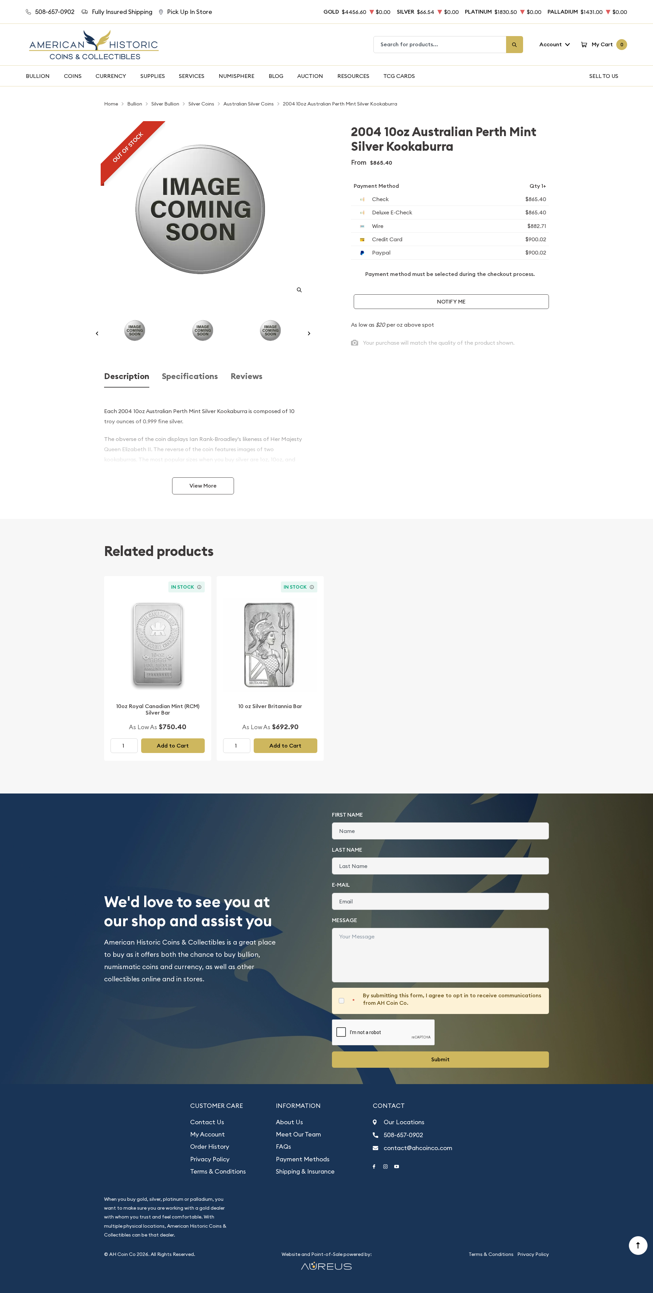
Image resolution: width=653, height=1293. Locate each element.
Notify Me (451, 301)
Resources (353, 75)
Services (191, 75)
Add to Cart (173, 745)
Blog (276, 75)
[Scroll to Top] (638, 1245)
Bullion (38, 75)
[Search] (514, 44)
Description (126, 376)
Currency (111, 75)
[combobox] (440, 44)
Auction (310, 75)
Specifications (190, 376)
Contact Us (207, 1122)
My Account (207, 1134)
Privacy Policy (210, 1159)
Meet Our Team (298, 1134)
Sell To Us (603, 75)
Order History (209, 1146)
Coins (73, 75)
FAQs (283, 1146)
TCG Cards (399, 75)
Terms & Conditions (218, 1171)
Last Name (347, 849)
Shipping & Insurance (305, 1171)
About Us (289, 1122)
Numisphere (236, 75)
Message (344, 920)
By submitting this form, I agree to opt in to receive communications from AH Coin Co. (452, 999)
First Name (347, 814)
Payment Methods (303, 1159)
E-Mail (341, 884)
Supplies (152, 75)
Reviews (247, 376)
